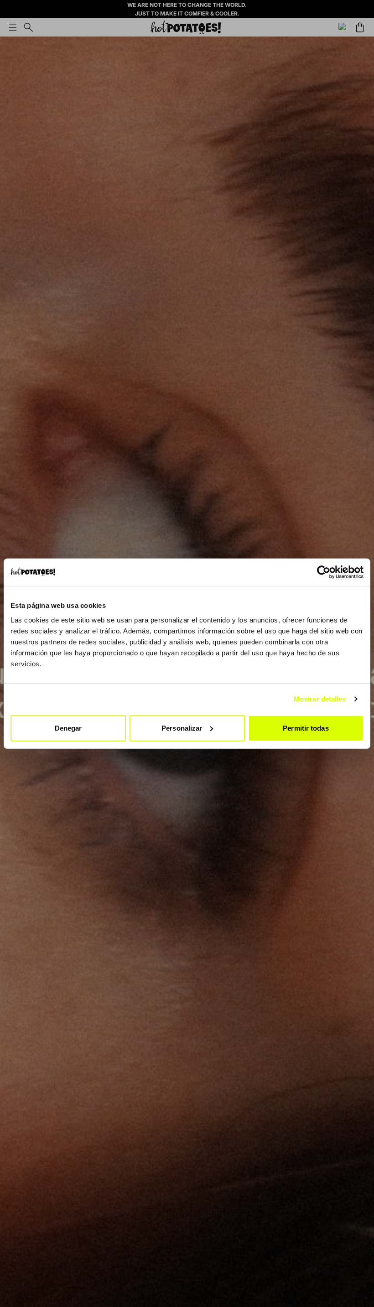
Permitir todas (305, 728)
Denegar (68, 728)
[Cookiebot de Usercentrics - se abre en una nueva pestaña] (324, 572)
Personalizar (181, 728)
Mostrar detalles (320, 699)
